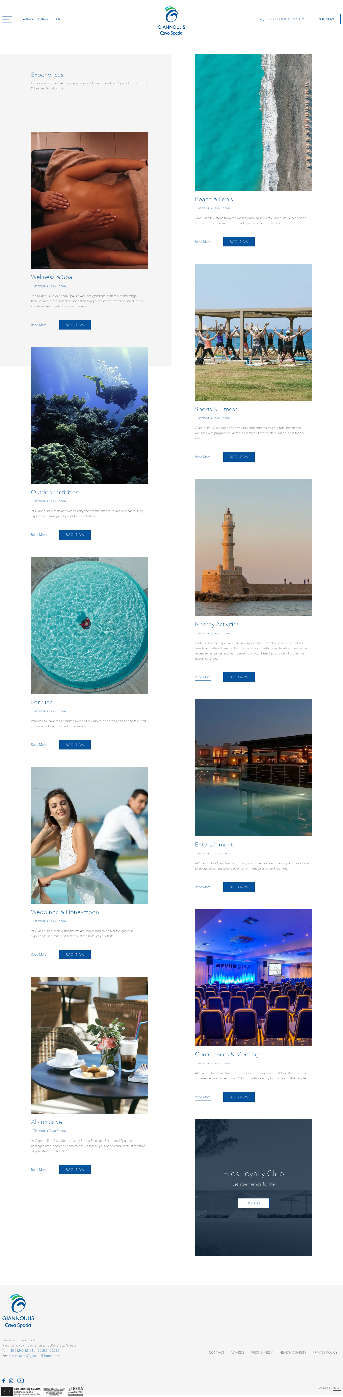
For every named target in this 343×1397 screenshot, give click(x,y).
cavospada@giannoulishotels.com (36, 1355)
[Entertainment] (253, 798)
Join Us (253, 1203)
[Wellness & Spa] (89, 233)
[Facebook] (3, 1380)
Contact (216, 1352)
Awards (237, 1352)
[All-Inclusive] (89, 1078)
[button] (7, 19)
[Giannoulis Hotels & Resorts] (171, 21)
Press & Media (262, 1352)
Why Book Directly (286, 19)
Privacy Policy (325, 1352)
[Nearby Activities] (253, 583)
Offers (43, 19)
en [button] (58, 19)
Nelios (337, 1387)
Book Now (324, 19)
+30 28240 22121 (20, 1350)
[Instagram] (11, 1380)
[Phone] (264, 19)
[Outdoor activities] (89, 445)
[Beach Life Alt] (253, 152)
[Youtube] (20, 1380)
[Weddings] (89, 865)
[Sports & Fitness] (253, 365)
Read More (203, 241)
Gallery (27, 19)
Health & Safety (293, 1352)
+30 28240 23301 (48, 1350)
